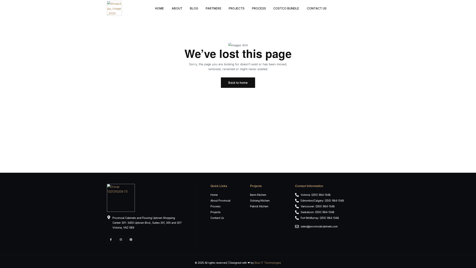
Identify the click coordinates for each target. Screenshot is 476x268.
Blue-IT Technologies (268, 262)
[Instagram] (121, 239)
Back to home (238, 82)
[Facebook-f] (111, 239)
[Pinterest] (131, 239)
